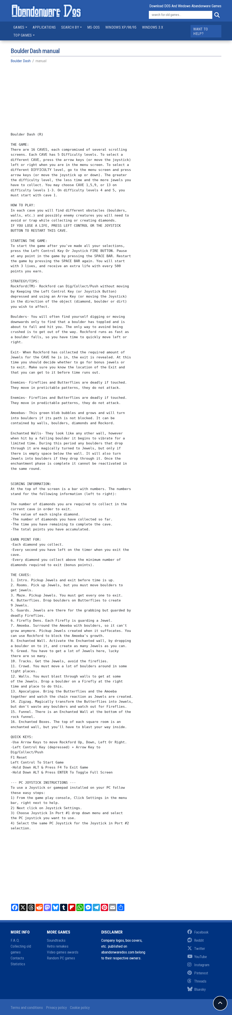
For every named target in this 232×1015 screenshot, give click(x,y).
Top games (22, 35)
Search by (70, 27)
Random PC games (61, 958)
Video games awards (62, 952)
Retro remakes (57, 946)
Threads (200, 981)
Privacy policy (56, 1007)
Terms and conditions (27, 1007)
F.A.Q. (15, 940)
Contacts (17, 958)
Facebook (201, 932)
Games (18, 27)
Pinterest (201, 973)
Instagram (201, 965)
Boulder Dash (21, 61)
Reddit (199, 940)
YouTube (200, 956)
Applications (44, 27)
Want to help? (200, 31)
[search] (216, 15)
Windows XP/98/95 (121, 27)
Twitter (199, 948)
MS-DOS (93, 27)
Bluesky (200, 989)
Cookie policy (80, 1007)
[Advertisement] (116, 100)
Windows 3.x (152, 27)
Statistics (18, 964)
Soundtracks (56, 940)
